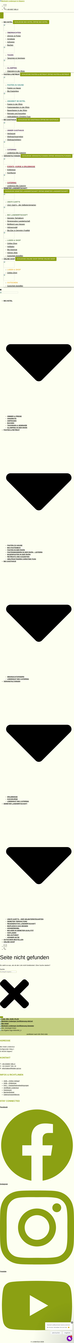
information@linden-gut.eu (11, 1068)
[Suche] (1, 1017)
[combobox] (8, 972)
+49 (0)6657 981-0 (8, 1064)
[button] (58, 1326)
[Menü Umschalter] (2, 15)
